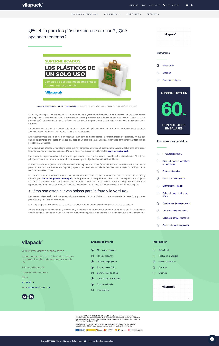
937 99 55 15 (173, 5)
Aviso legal (164, 250)
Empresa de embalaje (46, 106)
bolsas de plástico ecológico (57, 178)
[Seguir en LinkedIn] (192, 5)
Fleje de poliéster (105, 256)
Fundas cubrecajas (171, 171)
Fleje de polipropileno (107, 262)
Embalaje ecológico (70, 106)
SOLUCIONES (132, 14)
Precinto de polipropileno (174, 179)
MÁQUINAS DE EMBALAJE (83, 14)
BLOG (143, 5)
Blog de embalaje (105, 284)
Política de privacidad (168, 256)
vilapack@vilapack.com (39, 287)
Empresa (163, 273)
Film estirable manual (172, 154)
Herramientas (103, 290)
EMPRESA (133, 5)
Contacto (163, 267)
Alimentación (169, 65)
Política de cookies (167, 262)
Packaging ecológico (106, 267)
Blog (58, 106)
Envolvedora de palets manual (176, 203)
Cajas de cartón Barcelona (109, 279)
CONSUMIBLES (111, 14)
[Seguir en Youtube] (187, 5)
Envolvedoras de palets (107, 273)
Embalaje (167, 73)
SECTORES (152, 14)
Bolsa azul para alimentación (176, 218)
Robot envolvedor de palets (175, 211)
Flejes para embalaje (106, 250)
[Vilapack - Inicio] (32, 5)
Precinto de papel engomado (176, 225)
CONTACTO (154, 5)
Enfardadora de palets (173, 186)
